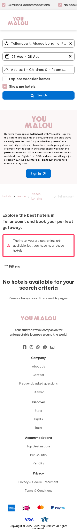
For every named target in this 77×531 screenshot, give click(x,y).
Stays (38, 411)
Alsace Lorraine (37, 196)
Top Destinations (39, 446)
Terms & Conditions (38, 490)
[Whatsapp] (38, 347)
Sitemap (39, 392)
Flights (38, 419)
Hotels (6, 196)
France (21, 196)
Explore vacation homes (29, 79)
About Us (38, 366)
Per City (38, 463)
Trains (38, 428)
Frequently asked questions (38, 383)
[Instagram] (31, 347)
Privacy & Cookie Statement (38, 482)
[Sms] (45, 347)
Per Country (38, 455)
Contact (38, 375)
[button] (68, 22)
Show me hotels (22, 86)
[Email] (52, 347)
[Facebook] (24, 347)
